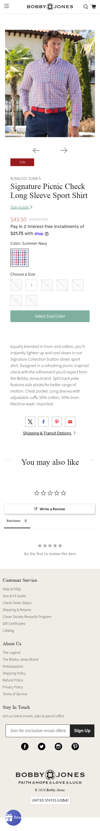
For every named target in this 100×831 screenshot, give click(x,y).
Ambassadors (13, 666)
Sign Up (82, 730)
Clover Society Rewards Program (27, 616)
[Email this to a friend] (70, 422)
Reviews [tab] (14, 520)
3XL (31, 300)
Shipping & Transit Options (47, 433)
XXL (16, 300)
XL (77, 285)
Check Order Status (17, 603)
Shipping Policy (14, 673)
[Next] (64, 150)
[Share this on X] (30, 422)
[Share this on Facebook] (43, 422)
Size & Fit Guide (14, 596)
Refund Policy (13, 680)
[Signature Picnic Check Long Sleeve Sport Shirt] (50, 83)
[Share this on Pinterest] (57, 422)
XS (16, 285)
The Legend (12, 652)
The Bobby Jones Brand (20, 659)
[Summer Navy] (19, 258)
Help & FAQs (12, 589)
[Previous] (36, 150)
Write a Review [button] (52, 509)
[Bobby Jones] (50, 7)
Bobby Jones (55, 790)
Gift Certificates (14, 623)
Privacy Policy (13, 687)
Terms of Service (15, 694)
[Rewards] (13, 818)
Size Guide (19, 207)
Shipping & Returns (17, 610)
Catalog (8, 630)
